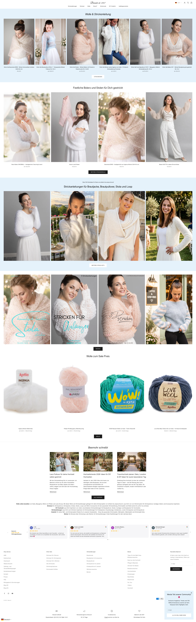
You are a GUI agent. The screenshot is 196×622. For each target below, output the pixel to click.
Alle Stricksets (50, 563)
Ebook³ (95, 6)
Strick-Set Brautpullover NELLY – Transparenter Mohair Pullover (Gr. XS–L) (51, 68)
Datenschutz (7, 558)
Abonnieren (176, 569)
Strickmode (103, 6)
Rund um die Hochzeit (134, 560)
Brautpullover (90, 561)
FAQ (5, 579)
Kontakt (6, 574)
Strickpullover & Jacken (93, 563)
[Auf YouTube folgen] (12, 593)
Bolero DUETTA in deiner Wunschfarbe (169, 164)
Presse (6, 577)
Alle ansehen (98, 497)
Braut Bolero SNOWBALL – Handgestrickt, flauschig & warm (27, 164)
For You (130, 582)
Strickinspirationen (51, 566)
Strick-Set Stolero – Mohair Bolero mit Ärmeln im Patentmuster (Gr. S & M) (82, 68)
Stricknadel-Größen (52, 569)
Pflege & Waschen (133, 563)
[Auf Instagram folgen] (8, 593)
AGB (5, 555)
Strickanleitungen (72, 6)
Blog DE (6, 585)
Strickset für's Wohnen (52, 561)
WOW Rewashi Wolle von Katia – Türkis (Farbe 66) (122, 428)
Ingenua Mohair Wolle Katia (26, 428)
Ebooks (98, 349)
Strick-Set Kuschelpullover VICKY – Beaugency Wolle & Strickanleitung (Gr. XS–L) (145, 68)
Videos (130, 585)
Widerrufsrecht (8, 563)
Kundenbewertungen (10, 571)
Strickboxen (98, 76)
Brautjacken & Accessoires (94, 558)
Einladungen (131, 574)
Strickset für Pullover (52, 555)
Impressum (7, 561)
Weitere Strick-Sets (98, 265)
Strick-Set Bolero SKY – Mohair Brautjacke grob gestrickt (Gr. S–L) (177, 68)
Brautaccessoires (132, 568)
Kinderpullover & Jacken (94, 566)
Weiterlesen (53, 492)
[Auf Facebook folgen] (4, 593)
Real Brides (131, 577)
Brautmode (90, 555)
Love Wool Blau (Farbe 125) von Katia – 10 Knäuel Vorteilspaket (170, 428)
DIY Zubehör (112, 6)
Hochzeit (130, 588)
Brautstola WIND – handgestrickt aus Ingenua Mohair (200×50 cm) (121, 164)
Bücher (89, 572)
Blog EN (6, 588)
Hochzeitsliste (132, 571)
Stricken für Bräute (133, 565)
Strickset (82, 6)
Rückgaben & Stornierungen (12, 582)
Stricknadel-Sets (140, 512)
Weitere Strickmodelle (98, 172)
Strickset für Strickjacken (53, 558)
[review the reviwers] (65, 527)
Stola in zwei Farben (74, 164)
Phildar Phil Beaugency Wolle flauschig (74, 428)
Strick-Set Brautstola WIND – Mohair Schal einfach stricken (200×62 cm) (19, 68)
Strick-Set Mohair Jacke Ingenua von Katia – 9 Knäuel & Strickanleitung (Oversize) (114, 68)
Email (106, 617)
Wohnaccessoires (92, 569)
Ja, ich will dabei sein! (179, 615)
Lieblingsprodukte (123, 6)
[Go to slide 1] (107, 539)
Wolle (88, 6)
